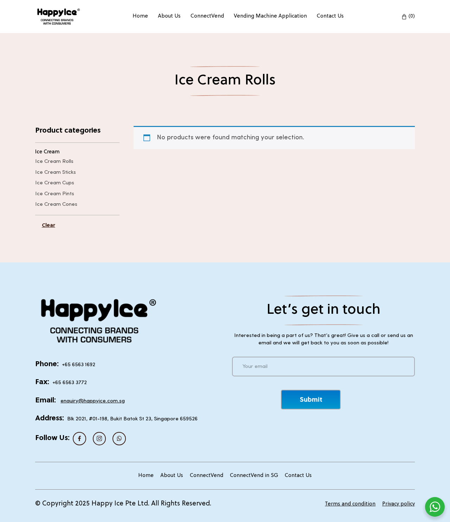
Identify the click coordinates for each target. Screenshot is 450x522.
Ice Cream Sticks (55, 172)
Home (140, 16)
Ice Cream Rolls (54, 161)
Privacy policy (398, 504)
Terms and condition (350, 504)
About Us (169, 16)
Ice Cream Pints (54, 194)
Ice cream (47, 152)
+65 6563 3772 (69, 383)
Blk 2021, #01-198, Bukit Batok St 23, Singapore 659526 (132, 419)
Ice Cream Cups (54, 183)
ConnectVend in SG (254, 476)
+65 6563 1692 (78, 365)
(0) (412, 16)
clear (48, 226)
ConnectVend (207, 16)
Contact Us (330, 16)
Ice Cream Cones (56, 204)
